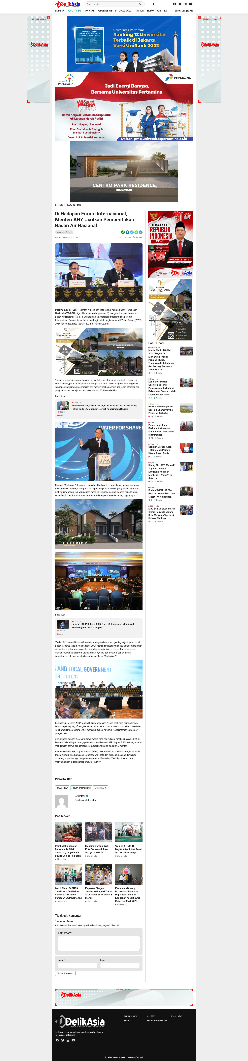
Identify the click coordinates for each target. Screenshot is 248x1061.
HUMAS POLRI (154, 11)
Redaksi (127, 1020)
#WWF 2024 (62, 788)
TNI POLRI (139, 11)
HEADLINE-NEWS (73, 205)
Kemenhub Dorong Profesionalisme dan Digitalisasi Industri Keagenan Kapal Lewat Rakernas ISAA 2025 (127, 895)
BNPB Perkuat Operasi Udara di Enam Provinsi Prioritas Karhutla (160, 409)
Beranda (59, 205)
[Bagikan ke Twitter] (132, 232)
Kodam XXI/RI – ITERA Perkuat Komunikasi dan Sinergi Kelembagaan (161, 493)
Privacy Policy (176, 1016)
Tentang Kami (130, 1016)
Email (103, 960)
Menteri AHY (100, 788)
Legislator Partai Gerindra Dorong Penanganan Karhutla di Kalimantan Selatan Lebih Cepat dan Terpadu (162, 388)
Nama (61, 960)
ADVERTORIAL (74, 11)
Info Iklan (151, 1016)
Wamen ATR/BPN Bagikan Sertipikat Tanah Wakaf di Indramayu (128, 849)
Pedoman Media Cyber (157, 1020)
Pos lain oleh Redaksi (85, 800)
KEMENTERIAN (105, 11)
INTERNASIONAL (123, 11)
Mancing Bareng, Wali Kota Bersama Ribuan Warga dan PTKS (96, 849)
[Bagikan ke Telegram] (140, 232)
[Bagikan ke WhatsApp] (136, 232)
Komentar (64, 932)
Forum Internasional (81, 788)
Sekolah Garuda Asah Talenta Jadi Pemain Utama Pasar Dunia (160, 450)
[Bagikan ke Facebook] (127, 232)
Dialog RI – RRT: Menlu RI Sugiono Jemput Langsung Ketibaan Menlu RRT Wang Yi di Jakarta (161, 472)
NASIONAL (89, 11)
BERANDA (59, 11)
